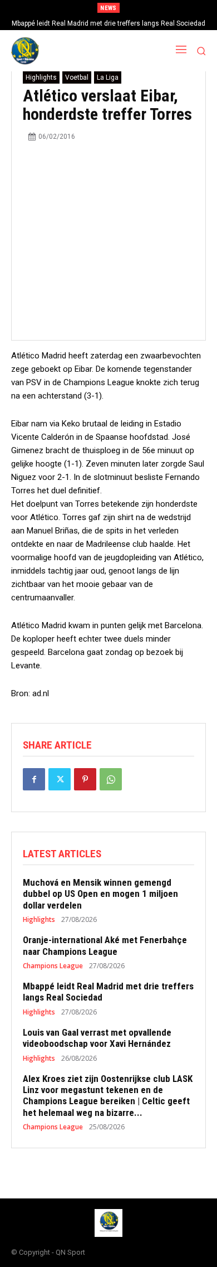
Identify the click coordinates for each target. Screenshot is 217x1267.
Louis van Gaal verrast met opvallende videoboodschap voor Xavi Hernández (97, 1038)
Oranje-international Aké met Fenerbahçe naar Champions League (105, 945)
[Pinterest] (85, 779)
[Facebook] (34, 779)
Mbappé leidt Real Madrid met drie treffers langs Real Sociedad (108, 23)
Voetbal (76, 77)
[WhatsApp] (111, 779)
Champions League (53, 966)
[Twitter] (59, 779)
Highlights (41, 77)
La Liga (108, 77)
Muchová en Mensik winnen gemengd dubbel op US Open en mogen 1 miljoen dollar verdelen (100, 894)
